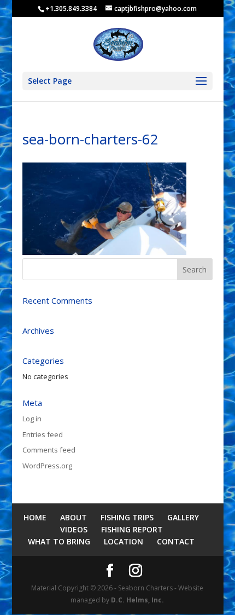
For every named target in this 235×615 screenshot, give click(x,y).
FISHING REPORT (132, 529)
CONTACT (176, 541)
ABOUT (73, 517)
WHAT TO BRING (59, 541)
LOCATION (123, 541)
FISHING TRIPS (127, 517)
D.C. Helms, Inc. (137, 600)
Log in (32, 418)
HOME (35, 517)
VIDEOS (73, 529)
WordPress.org (47, 466)
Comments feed (48, 450)
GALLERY (183, 517)
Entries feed (42, 434)
